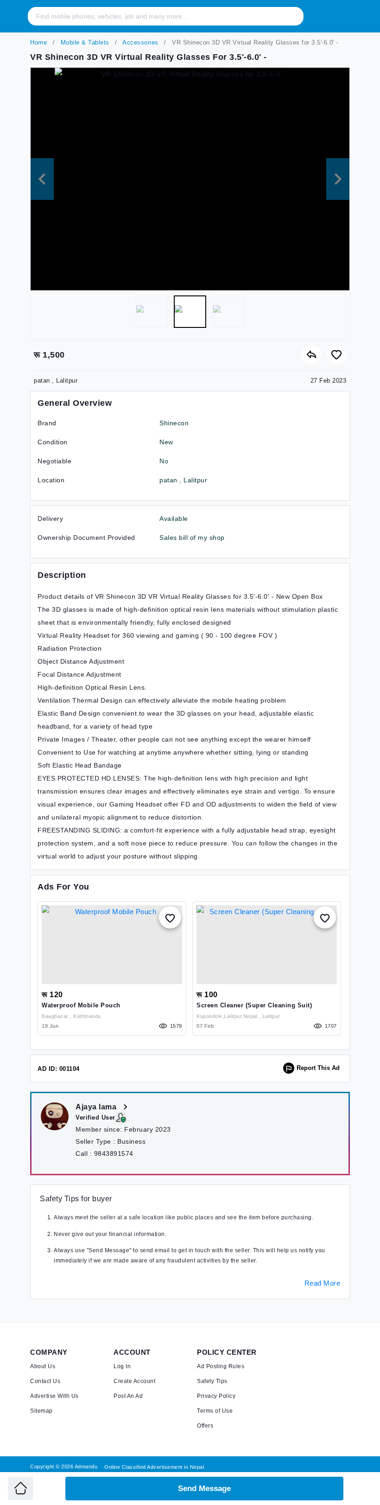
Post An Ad (128, 1396)
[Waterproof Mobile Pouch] (112, 944)
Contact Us (45, 1381)
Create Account (134, 1381)
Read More (322, 1283)
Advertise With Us (54, 1396)
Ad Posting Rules (220, 1366)
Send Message (204, 1488)
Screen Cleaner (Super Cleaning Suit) (254, 1005)
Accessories (139, 42)
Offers (205, 1425)
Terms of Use (215, 1411)
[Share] (311, 354)
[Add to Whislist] (170, 917)
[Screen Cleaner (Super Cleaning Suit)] (267, 944)
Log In (122, 1366)
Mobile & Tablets (83, 42)
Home (38, 42)
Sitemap (41, 1411)
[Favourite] (336, 354)
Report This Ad (318, 1067)
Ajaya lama (97, 1107)
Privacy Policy (216, 1396)
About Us (42, 1366)
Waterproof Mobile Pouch (81, 1005)
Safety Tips (212, 1381)
